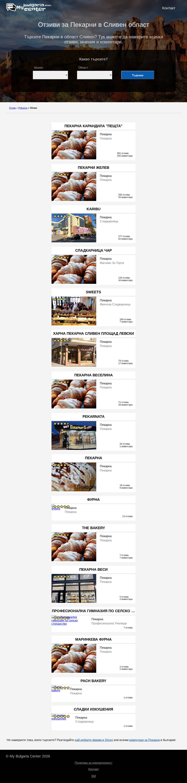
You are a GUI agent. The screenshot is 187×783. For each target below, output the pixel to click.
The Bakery (93, 528)
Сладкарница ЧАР (93, 250)
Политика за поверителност (93, 762)
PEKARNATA (93, 416)
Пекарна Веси (93, 569)
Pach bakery (93, 681)
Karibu (93, 209)
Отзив (12, 108)
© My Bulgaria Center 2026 (28, 756)
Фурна (93, 500)
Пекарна (93, 458)
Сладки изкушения (93, 709)
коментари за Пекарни (144, 740)
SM (93, 776)
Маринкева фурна (93, 639)
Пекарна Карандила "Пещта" (93, 126)
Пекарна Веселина (93, 375)
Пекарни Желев (93, 168)
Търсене (137, 75)
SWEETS (93, 292)
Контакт (168, 8)
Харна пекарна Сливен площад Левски (93, 333)
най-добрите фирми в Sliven (94, 740)
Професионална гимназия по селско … (93, 611)
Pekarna (22, 108)
